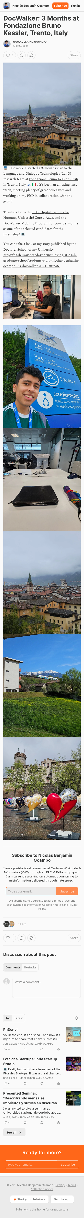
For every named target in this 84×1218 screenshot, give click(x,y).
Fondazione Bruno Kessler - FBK (53, 179)
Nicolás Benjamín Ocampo (30, 41)
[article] (42, 1039)
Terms (72, 1185)
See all (12, 1132)
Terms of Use (62, 900)
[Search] (77, 1018)
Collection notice (42, 1189)
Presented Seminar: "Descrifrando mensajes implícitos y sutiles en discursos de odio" (31, 1098)
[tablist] (21, 967)
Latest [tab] (18, 1018)
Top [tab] (8, 1018)
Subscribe (60, 6)
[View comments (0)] (22, 55)
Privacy (60, 1185)
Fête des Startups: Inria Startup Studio (30, 1061)
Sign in (75, 6)
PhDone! (10, 1030)
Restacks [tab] (30, 967)
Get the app (62, 1199)
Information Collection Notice (45, 904)
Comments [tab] (13, 967)
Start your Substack (31, 1199)
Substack (22, 1209)
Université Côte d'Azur (35, 217)
